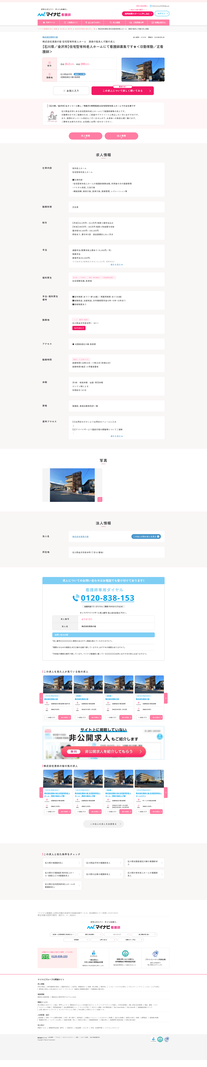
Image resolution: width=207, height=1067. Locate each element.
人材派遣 (40, 1017)
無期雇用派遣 (93, 1020)
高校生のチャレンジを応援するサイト (82, 1005)
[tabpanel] (143, 74)
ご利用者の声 (138, 22)
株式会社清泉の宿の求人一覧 (85, 29)
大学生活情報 (122, 1005)
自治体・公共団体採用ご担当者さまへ (63, 934)
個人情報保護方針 (95, 1037)
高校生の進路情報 (43, 997)
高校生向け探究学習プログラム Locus (64, 997)
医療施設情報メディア (145, 1007)
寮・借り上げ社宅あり (80, 277)
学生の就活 (41, 987)
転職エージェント (91, 1017)
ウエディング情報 (44, 1007)
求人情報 (85, 135)
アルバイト (132, 987)
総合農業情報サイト (70, 1007)
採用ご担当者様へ (142, 6)
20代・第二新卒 (69, 1017)
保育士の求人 (82, 1020)
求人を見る (64, 717)
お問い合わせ (103, 939)
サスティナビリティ (68, 1037)
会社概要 (50, 1037)
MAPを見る (78, 328)
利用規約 (76, 939)
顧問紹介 (144, 1017)
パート (140, 987)
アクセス (57, 1037)
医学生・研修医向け (78, 987)
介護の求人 (104, 1020)
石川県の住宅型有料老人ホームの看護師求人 (60, 885)
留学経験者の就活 (53, 987)
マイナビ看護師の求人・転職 (47, 29)
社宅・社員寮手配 (96, 1028)
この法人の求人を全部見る (103, 823)
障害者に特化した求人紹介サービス (50, 989)
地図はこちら (79, 74)
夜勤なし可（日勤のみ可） (81, 359)
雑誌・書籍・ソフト (151, 1005)
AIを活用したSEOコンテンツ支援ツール (91, 1009)
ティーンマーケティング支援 (106, 1005)
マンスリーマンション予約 (67, 1009)
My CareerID (131, 1007)
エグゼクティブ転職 (105, 1017)
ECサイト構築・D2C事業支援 (102, 1007)
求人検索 (116, 22)
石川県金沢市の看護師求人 (98, 862)
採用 (77, 1037)
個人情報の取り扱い (144, 934)
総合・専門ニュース (61, 1005)
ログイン (161, 13)
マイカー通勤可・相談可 (80, 320)
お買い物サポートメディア (47, 1009)
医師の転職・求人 (70, 1020)
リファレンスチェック (112, 1028)
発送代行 (70, 1028)
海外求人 (103, 987)
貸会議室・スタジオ (81, 1028)
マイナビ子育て (85, 1007)
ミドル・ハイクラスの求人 (117, 987)
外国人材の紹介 (131, 1020)
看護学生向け (65, 987)
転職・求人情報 (93, 987)
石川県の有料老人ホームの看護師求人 (143, 874)
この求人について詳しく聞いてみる (123, 89)
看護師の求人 (43, 1020)
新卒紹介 (80, 1017)
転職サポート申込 (130, 939)
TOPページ (50, 22)
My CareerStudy (119, 1007)
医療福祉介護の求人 (97, 989)
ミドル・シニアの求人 (152, 987)
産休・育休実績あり (95, 277)
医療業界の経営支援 (116, 1020)
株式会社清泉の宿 (50, 37)
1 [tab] (143, 79)
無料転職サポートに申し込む (137, 14)
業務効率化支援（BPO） (57, 1028)
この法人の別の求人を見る (144, 536)
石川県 (62, 29)
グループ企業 (84, 1037)
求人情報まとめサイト (45, 1005)
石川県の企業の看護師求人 (98, 874)
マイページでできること (160, 6)
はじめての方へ (94, 22)
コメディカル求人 (56, 1020)
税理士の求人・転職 (132, 1017)
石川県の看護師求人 (54, 862)
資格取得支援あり (109, 277)
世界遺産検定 (57, 1007)
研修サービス (42, 1028)
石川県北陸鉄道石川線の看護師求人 (143, 863)
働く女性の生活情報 (135, 1005)
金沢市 (70, 29)
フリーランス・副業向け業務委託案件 (76, 989)
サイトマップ (117, 934)
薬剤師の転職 (154, 1017)
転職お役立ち (160, 22)
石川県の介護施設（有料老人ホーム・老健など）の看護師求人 (59, 874)
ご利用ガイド (72, 22)
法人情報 (121, 135)
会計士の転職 (119, 1017)
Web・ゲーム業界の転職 (54, 1017)
